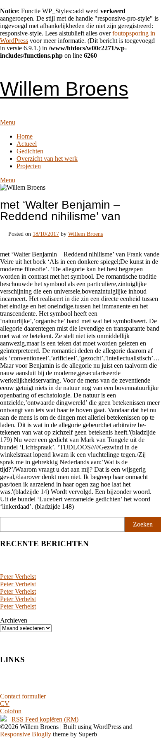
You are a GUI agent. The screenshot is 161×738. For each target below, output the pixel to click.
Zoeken (143, 524)
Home (25, 136)
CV (4, 703)
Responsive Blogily (25, 734)
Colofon (10, 710)
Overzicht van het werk (47, 158)
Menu (7, 122)
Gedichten (30, 151)
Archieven (13, 620)
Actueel (27, 143)
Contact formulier (23, 696)
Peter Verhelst (18, 576)
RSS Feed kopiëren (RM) (45, 719)
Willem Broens (64, 89)
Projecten (29, 165)
